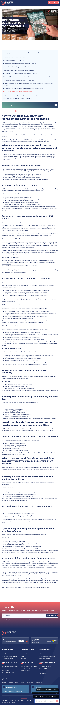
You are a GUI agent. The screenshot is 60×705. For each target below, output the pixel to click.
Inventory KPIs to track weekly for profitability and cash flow (20, 73)
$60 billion (28, 139)
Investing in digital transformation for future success (18, 98)
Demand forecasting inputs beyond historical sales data (19, 80)
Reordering (23, 658)
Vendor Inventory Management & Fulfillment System (29, 669)
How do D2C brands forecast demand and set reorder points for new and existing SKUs (27, 76)
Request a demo (28, 134)
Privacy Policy (5, 700)
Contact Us (39, 682)
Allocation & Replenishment (46, 654)
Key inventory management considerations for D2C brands (20, 63)
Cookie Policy (13, 700)
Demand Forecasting (7, 654)
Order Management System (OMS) (29, 666)
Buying (22, 656)
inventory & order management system (21, 334)
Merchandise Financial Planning (9, 656)
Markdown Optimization (45, 658)
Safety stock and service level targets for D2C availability (19, 70)
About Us (4, 682)
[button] (46, 3)
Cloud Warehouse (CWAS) (8, 672)
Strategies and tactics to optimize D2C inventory (17, 67)
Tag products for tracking (11, 356)
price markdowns (6, 264)
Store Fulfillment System (45, 666)
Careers (17, 682)
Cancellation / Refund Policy (8, 702)
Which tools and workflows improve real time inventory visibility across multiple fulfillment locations (28, 84)
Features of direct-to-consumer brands (14, 57)
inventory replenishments (34, 358)
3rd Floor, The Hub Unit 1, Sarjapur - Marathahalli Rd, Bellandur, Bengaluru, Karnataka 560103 (15, 690)
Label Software (5, 675)
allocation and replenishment (30, 250)
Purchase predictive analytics (12, 311)
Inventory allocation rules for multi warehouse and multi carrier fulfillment (24, 88)
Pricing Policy (28, 700)
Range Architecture (25, 654)
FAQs (22, 682)
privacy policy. (27, 619)
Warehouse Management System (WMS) (10, 667)
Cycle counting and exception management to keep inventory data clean (23, 95)
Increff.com (24, 698)
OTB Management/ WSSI (8, 658)
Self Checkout (42, 673)
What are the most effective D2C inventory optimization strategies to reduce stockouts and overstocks (28, 52)
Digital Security (30, 682)
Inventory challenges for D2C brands (14, 60)
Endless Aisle (42, 671)
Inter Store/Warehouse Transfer (47, 656)
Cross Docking (5, 670)
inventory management (38, 243)
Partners (11, 682)
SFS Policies (21, 700)
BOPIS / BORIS (43, 668)
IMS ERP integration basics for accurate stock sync (18, 91)
